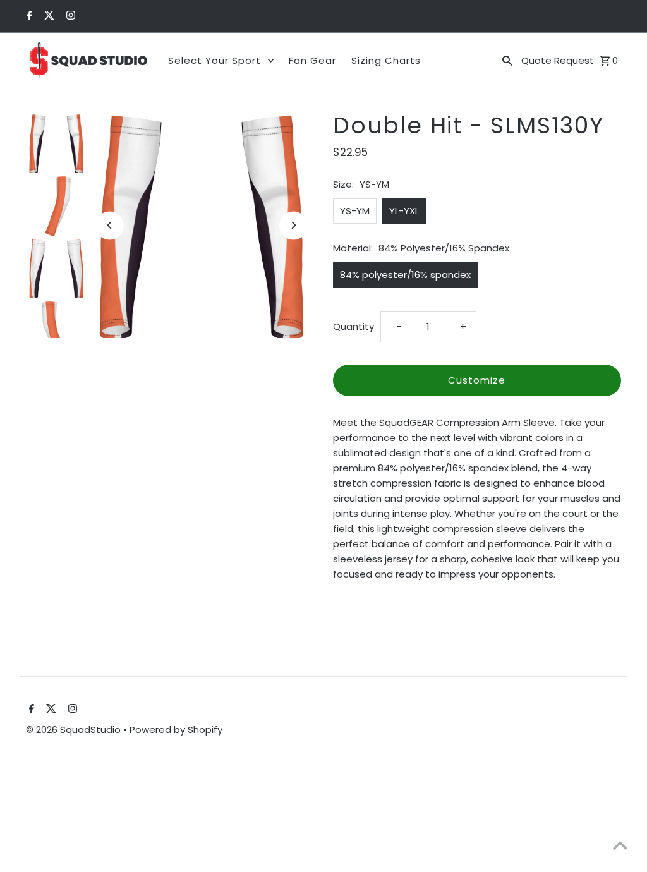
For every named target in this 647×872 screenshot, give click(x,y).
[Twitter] (47, 16)
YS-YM (355, 210)
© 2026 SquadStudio (74, 729)
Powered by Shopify (176, 729)
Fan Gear (312, 60)
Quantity (353, 326)
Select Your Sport (214, 60)
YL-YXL (404, 210)
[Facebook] (28, 16)
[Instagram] (69, 16)
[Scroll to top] (620, 845)
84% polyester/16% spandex (405, 274)
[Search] (507, 61)
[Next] (293, 225)
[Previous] (109, 225)
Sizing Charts (386, 60)
